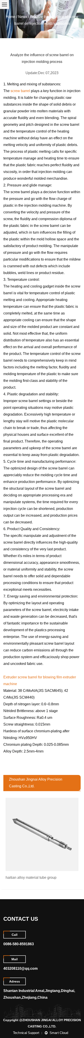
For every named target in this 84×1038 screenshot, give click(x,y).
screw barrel (20, 91)
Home (10, 17)
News (22, 17)
